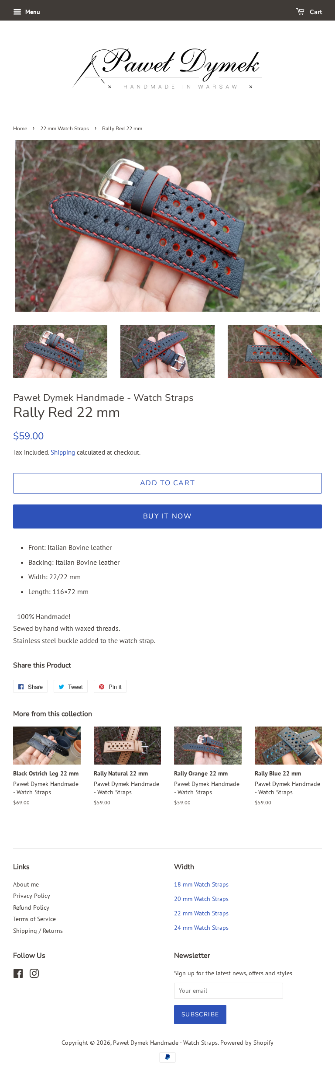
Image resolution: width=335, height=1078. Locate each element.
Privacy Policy (31, 896)
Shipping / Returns (38, 931)
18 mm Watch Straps (201, 884)
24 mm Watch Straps (201, 928)
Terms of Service (34, 919)
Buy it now (167, 516)
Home (20, 128)
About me (26, 884)
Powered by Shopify (246, 1043)
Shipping (63, 452)
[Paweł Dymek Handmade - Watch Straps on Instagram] (34, 975)
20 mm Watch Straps (201, 899)
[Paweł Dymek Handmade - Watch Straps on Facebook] (18, 975)
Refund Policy (31, 907)
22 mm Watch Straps (64, 128)
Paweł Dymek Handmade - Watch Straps (165, 1043)
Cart (315, 12)
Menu (32, 12)
